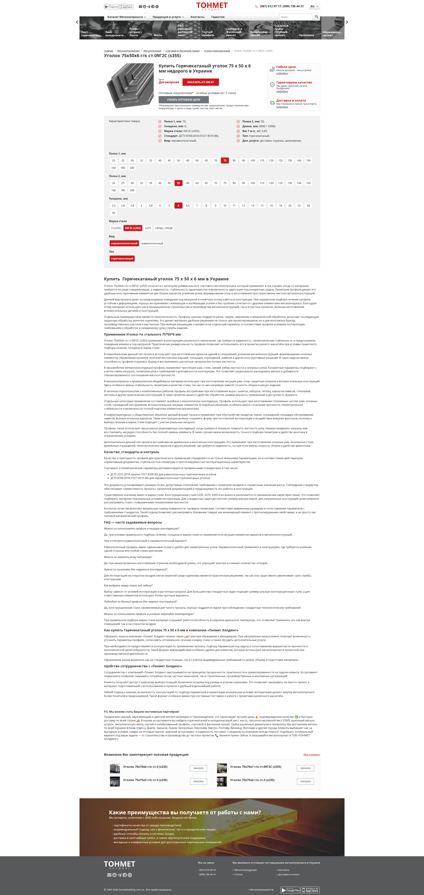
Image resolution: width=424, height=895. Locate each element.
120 (271, 160)
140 (299, 160)
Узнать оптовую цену (183, 100)
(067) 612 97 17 (270, 6)
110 (262, 160)
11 (234, 205)
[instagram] (157, 6)
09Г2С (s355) (133, 228)
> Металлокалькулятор (261, 889)
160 (113, 168)
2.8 (132, 205)
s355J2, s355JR (164, 228)
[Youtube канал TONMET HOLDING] (145, 6)
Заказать (198, 768)
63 (197, 160)
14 (252, 205)
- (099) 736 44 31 (207, 874)
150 (308, 160)
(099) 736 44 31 (293, 6)
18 (280, 205)
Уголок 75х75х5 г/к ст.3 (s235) (145, 780)
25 (122, 160)
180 (123, 168)
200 (132, 168)
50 (178, 160)
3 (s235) (116, 228)
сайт (187, 636)
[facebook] (153, 6)
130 (290, 160)
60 (187, 160)
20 (113, 160)
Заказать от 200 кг (200, 82)
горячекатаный (122, 258)
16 (271, 205)
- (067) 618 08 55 (207, 869)
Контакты (198, 17)
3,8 (151, 205)
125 (280, 160)
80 (234, 160)
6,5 (188, 205)
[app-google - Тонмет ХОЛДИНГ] (111, 6)
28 (308, 205)
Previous (77, 22)
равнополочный (152, 243)
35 (150, 160)
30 (132, 160)
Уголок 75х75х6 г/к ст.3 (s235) (252, 780)
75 (224, 160)
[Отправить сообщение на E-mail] (141, 6)
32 (141, 160)
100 (252, 160)
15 (262, 205)
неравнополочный (124, 243)
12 (243, 205)
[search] (316, 16)
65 (206, 160)
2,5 (113, 205)
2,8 (123, 205)
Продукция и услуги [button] (167, 17)
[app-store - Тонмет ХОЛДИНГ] (126, 6)
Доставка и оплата (288, 874)
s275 (148, 228)
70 (215, 160)
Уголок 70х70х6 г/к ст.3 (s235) (145, 767)
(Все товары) (311, 754)
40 (160, 160)
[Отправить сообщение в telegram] (149, 6)
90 (243, 160)
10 (224, 205)
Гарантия (217, 17)
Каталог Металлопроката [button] (125, 17)
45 (169, 160)
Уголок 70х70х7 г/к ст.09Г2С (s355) (255, 767)
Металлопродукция (246, 869)
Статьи (238, 874)
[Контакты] (256, 6)
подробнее (282, 73)
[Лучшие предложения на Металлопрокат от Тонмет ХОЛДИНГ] (212, 6)
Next (347, 22)
